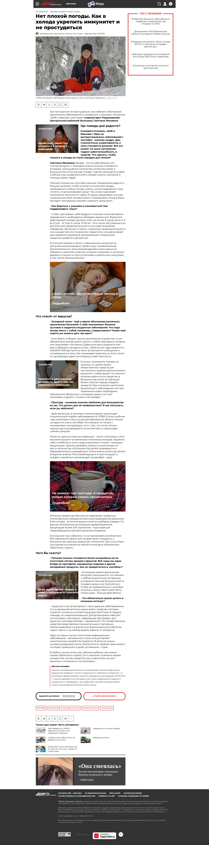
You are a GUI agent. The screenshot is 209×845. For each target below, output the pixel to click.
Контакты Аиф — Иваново (70, 793)
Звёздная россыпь (101, 738)
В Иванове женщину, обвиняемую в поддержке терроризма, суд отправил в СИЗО (151, 21)
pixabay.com (111, 98)
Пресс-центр (114, 793)
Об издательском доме (95, 793)
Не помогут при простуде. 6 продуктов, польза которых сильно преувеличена (82, 495)
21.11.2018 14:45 (42, 12)
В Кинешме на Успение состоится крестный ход (150, 66)
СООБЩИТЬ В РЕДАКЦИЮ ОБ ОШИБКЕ (133, 796)
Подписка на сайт (107, 796)
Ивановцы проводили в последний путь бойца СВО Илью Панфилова (150, 55)
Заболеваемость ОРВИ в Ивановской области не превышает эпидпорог (59, 730)
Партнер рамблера (83, 834)
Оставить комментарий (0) (104, 696)
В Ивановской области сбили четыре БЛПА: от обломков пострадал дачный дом (150, 44)
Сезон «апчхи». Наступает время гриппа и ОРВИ (85, 295)
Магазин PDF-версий (133, 793)
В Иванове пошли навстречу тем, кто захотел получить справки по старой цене (62, 749)
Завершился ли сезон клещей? (106, 728)
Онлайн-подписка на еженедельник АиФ (76, 796)
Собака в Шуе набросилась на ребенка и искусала (61, 739)
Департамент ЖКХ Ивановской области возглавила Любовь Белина (150, 32)
